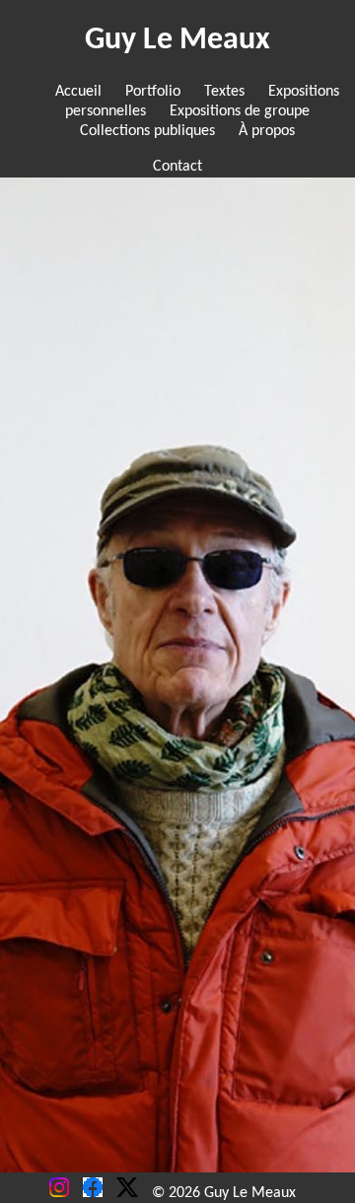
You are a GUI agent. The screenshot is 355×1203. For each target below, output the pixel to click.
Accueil (78, 92)
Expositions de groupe (240, 111)
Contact (177, 167)
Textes (224, 92)
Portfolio (152, 92)
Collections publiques (147, 131)
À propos (267, 131)
